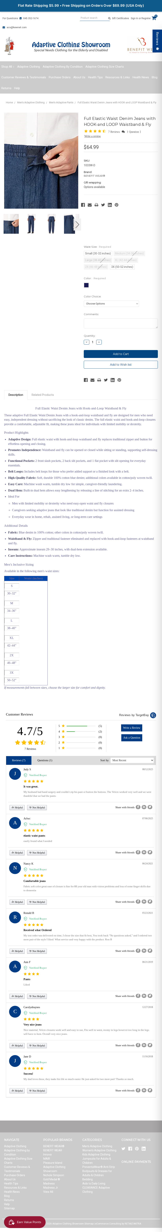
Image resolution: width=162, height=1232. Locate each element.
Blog (154, 77)
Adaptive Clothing (28, 66)
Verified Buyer (38, 775)
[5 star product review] (33, 781)
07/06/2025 (147, 818)
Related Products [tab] (43, 395)
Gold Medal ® (51, 1179)
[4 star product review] (31, 974)
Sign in (134, 18)
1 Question (133, 131)
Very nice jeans (32, 1024)
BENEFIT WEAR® (53, 1146)
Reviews (157, 38)
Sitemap (9, 1208)
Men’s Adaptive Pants (61, 102)
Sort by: (104, 760)
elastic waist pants (34, 835)
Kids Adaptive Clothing (96, 1154)
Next (77, 225)
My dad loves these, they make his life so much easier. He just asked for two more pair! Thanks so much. (79, 1079)
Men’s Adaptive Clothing (31, 102)
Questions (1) (44, 760)
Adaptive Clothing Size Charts (104, 66)
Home (9, 102)
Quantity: (89, 335)
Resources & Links (117, 77)
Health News (141, 77)
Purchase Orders (60, 77)
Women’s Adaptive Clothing (99, 1150)
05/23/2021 (147, 913)
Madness (49, 1183)
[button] (95, 132)
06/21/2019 (147, 962)
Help (17, 88)
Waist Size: (97, 246)
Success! (28, 1073)
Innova (47, 1154)
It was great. (31, 786)
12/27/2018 (147, 1007)
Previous (5, 225)
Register (146, 18)
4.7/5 (30, 731)
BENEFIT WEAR (52, 1150)
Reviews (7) (18, 760)
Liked (27, 984)
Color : (95, 278)
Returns (6, 88)
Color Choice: (92, 296)
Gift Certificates (120, 18)
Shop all (6, 66)
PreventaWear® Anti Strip (98, 1166)
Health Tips (95, 77)
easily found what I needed (38, 841)
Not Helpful (38, 807)
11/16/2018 (147, 1056)
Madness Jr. (50, 1187)
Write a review (92, 136)
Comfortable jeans (35, 881)
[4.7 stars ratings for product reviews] (30, 743)
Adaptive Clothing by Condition (63, 66)
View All (48, 1191)
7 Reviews (114, 131)
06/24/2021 (147, 863)
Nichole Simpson (53, 1175)
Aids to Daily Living (93, 1183)
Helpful (18, 807)
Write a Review (131, 727)
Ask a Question (131, 737)
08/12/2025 (147, 769)
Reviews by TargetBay (134, 715)
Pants (27, 979)
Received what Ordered (38, 930)
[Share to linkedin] (144, 807)
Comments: (91, 314)
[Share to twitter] (150, 807)
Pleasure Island (52, 1162)
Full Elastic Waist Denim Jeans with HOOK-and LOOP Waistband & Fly (117, 102)
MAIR (46, 1158)
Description (15, 395)
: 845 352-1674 (30, 18)
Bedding (87, 1179)
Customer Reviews (19, 714)
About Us (79, 77)
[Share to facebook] (138, 807)
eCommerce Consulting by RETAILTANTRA (118, 1223)
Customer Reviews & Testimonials (23, 77)
